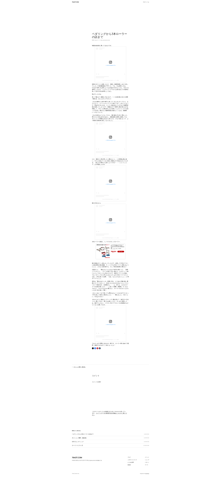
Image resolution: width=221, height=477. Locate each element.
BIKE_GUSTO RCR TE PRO (105, 40)
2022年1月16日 (146, 441)
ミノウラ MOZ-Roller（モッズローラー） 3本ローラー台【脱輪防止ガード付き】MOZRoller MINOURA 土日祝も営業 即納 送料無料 (117, 246)
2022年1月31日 (146, 437)
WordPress (147, 473)
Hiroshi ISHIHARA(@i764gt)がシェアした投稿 (110, 80)
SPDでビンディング (78, 441)
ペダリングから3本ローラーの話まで (82, 434)
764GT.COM (75, 2)
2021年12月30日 (146, 445)
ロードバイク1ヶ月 (77, 445)
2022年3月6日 (146, 434)
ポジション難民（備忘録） (80, 367)
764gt (96, 40)
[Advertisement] (110, 16)
